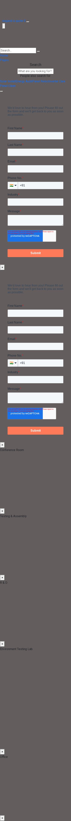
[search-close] (1, 91)
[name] (35, 38)
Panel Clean (8, 86)
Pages (4, 60)
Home (4, 55)
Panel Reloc (40, 81)
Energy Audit (24, 81)
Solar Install (8, 81)
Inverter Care (56, 81)
